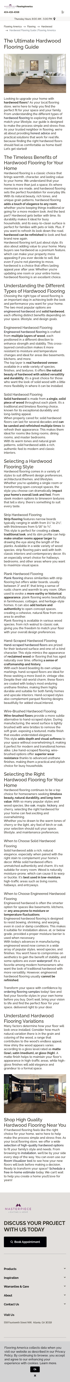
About (8, 1295)
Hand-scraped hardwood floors (26, 645)
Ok (35, 1369)
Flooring (31, 26)
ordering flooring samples (22, 991)
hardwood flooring (17, 118)
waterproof (44, 961)
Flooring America (13, 26)
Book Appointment (27, 1242)
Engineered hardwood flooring (25, 332)
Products (10, 1269)
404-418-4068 (11, 12)
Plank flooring (13, 578)
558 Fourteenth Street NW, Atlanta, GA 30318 (28, 1322)
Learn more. (48, 1363)
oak (32, 805)
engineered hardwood (19, 311)
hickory (52, 805)
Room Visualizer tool (18, 1160)
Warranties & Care (16, 1286)
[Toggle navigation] (63, 12)
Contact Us (11, 1304)
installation (28, 1153)
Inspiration (11, 1277)
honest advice (40, 133)
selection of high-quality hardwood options (34, 1145)
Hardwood (46, 26)
